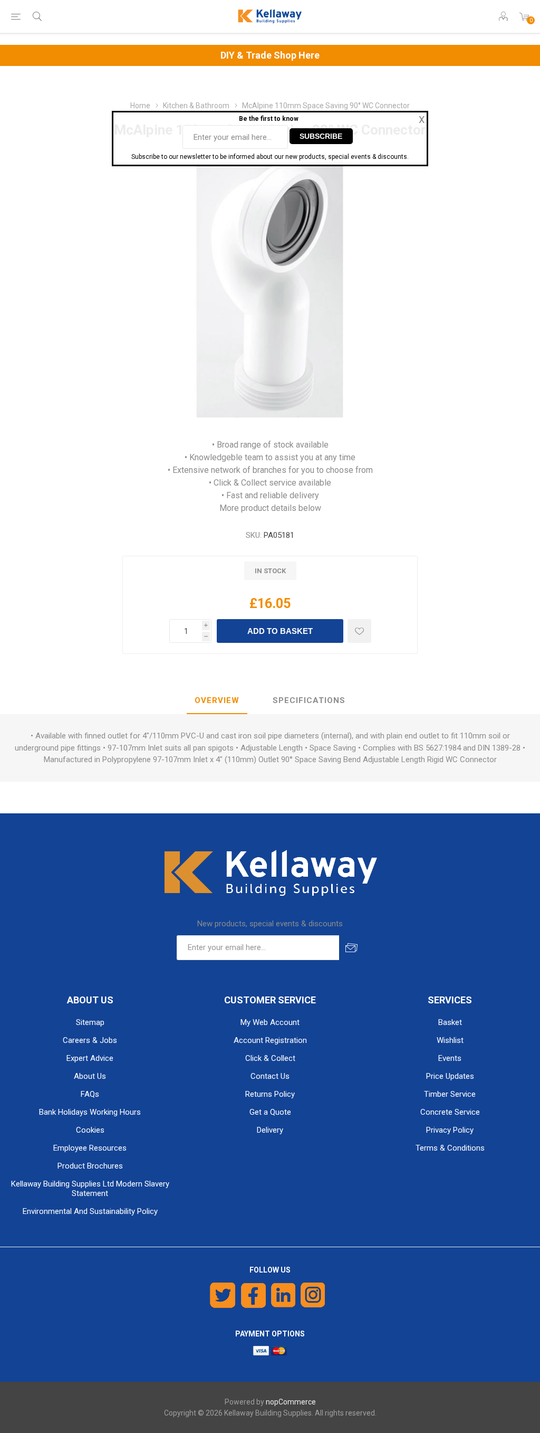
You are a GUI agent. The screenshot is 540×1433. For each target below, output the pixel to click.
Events (449, 1058)
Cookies (90, 1130)
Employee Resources (90, 1148)
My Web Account (270, 1022)
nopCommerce (291, 1402)
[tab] (217, 701)
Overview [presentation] (217, 700)
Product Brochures (90, 1166)
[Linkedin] (283, 1295)
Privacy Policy (450, 1130)
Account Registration (270, 1040)
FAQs (90, 1094)
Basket (450, 1022)
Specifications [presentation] (309, 700)
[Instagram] (313, 1295)
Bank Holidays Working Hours (90, 1112)
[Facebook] (253, 1295)
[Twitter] (222, 1295)
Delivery (270, 1130)
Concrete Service (450, 1112)
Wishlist (450, 1040)
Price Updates (450, 1076)
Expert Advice (89, 1058)
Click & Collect (270, 1058)
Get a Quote (270, 1112)
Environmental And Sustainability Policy (90, 1211)
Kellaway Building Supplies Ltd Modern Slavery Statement (90, 1188)
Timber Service (450, 1094)
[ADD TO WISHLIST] (359, 631)
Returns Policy (270, 1094)
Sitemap (90, 1022)
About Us (90, 1076)
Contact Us (270, 1076)
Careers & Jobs (90, 1040)
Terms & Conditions (450, 1148)
